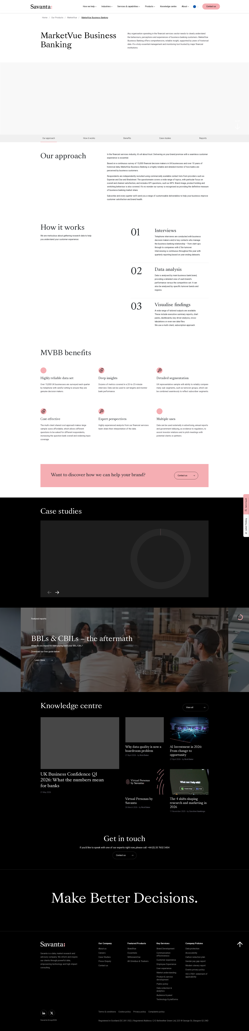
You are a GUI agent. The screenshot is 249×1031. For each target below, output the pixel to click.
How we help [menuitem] (89, 6)
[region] (196, 6)
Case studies (165, 138)
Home (44, 17)
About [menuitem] (184, 6)
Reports (203, 138)
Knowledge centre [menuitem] (168, 6)
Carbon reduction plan (195, 957)
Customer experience (166, 960)
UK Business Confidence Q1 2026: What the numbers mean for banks (72, 780)
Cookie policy (124, 1011)
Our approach (48, 138)
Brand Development (165, 948)
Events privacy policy (195, 969)
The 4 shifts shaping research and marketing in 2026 (188, 803)
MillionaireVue (133, 957)
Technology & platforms (167, 999)
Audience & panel (164, 995)
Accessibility (191, 953)
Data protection (192, 948)
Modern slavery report (195, 965)
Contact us (211, 6)
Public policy (162, 984)
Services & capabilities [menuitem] (127, 6)
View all (189, 707)
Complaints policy (156, 1011)
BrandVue (131, 948)
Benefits (127, 138)
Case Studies (104, 957)
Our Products (57, 17)
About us (102, 948)
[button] (57, 592)
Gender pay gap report (195, 961)
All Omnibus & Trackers (137, 961)
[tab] (48, 138)
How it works (89, 138)
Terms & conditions (107, 1011)
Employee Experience (166, 964)
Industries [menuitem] (106, 6)
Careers (102, 953)
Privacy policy (139, 1011)
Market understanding (166, 972)
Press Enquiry (104, 961)
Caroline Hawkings (197, 811)
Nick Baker (144, 755)
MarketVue (72, 17)
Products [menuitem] (149, 6)
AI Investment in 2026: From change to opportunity (186, 751)
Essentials (132, 953)
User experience (164, 968)
